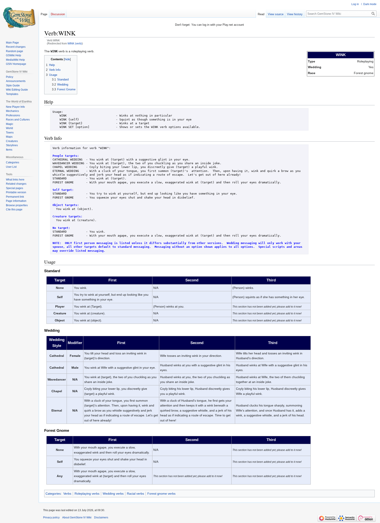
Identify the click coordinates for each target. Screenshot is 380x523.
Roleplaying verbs (87, 493)
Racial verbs (135, 493)
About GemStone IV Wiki (76, 517)
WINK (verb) (75, 43)
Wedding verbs (113, 493)
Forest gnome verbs (161, 493)
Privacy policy (51, 517)
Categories (53, 493)
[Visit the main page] (19, 17)
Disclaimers (101, 517)
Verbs (67, 493)
